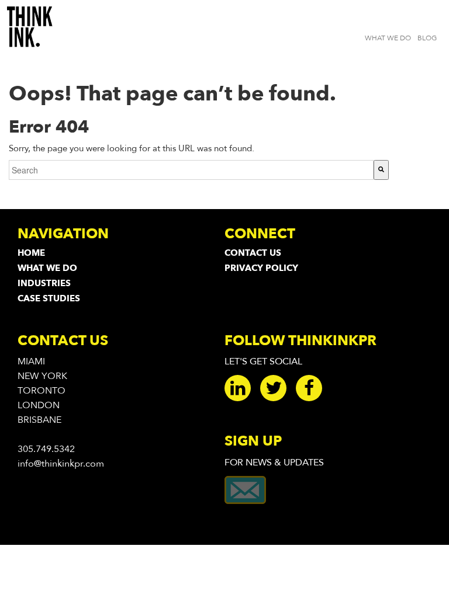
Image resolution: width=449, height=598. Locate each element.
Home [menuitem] (31, 253)
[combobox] (191, 170)
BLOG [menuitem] (427, 38)
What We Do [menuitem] (47, 268)
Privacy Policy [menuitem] (261, 268)
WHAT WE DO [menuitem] (388, 38)
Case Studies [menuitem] (49, 298)
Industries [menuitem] (44, 283)
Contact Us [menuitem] (252, 253)
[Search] (381, 170)
